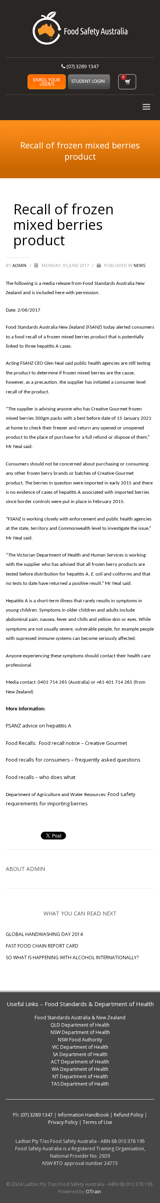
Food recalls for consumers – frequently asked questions (73, 759)
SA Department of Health (80, 1054)
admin (20, 265)
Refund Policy (128, 1115)
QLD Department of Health (80, 1025)
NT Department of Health (80, 1076)
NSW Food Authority (80, 1039)
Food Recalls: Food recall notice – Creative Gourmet (67, 742)
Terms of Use (97, 1122)
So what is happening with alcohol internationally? (72, 957)
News (139, 265)
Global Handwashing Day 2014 (44, 934)
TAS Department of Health (80, 1084)
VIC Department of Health (80, 1047)
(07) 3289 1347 (82, 66)
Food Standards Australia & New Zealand (80, 1017)
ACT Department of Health (80, 1061)
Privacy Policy (63, 1122)
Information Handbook (83, 1115)
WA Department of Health (80, 1069)
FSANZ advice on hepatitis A (38, 725)
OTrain (93, 1191)
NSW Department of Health (80, 1032)
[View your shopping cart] (127, 81)
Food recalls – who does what (40, 777)
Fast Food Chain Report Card (42, 946)
